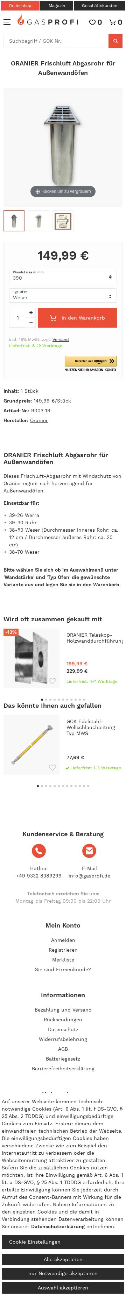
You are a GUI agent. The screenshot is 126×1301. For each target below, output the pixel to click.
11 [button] (84, 700)
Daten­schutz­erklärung (58, 1226)
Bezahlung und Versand (63, 1010)
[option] (63, 658)
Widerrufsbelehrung (63, 1039)
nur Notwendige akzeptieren (63, 1273)
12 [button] (84, 786)
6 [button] (63, 700)
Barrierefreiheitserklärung (63, 1068)
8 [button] (71, 700)
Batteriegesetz (63, 1059)
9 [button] (76, 700)
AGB (63, 1049)
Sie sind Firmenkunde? (63, 969)
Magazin (57, 5)
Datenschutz (63, 1029)
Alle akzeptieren (63, 1259)
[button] (91, 364)
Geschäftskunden (99, 5)
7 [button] (67, 700)
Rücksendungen (63, 1019)
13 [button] (88, 786)
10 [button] (80, 700)
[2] (38, 222)
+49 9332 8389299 (39, 876)
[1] (14, 222)
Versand (60, 339)
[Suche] (115, 41)
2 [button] (46, 700)
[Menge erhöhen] (31, 313)
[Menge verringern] (31, 323)
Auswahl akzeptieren (63, 1287)
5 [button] (59, 700)
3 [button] (50, 700)
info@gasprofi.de (89, 876)
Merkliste (63, 960)
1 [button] (42, 700)
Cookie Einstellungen (35, 1242)
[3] (63, 222)
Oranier (39, 420)
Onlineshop (20, 5)
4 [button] (55, 700)
